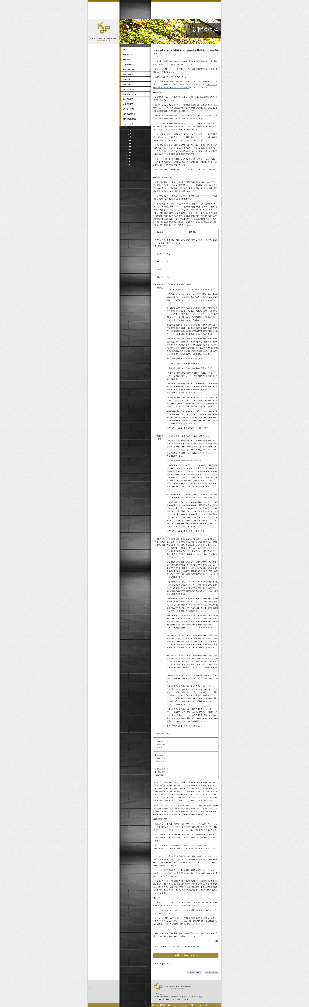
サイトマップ (128, 124)
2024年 (128, 137)
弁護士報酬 (127, 64)
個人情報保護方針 (130, 119)
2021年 (128, 146)
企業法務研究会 (129, 104)
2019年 (128, 152)
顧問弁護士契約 (129, 69)
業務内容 (126, 59)
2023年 (128, 140)
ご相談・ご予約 (129, 109)
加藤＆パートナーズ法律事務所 (172, 986)
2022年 (128, 143)
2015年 (128, 161)
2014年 (128, 164)
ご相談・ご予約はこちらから (185, 955)
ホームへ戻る (194, 972)
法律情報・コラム (130, 94)
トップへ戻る (211, 972)
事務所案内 (127, 54)
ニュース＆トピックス (131, 89)
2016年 (128, 158)
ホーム (125, 49)
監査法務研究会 (129, 99)
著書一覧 (126, 79)
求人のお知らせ (129, 114)
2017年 (128, 155)
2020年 (128, 149)
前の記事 (157, 963)
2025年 (128, 134)
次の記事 (166, 963)
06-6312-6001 (164, 999)
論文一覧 (126, 84)
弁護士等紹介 (128, 74)
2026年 (128, 131)
